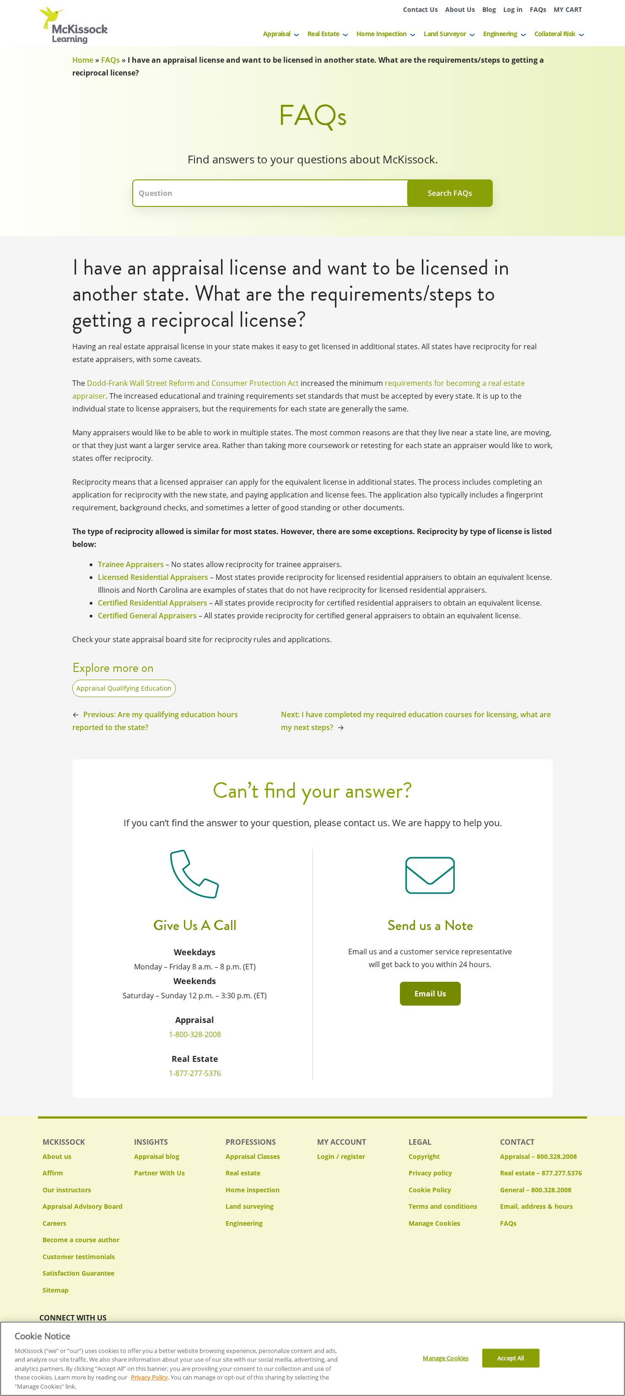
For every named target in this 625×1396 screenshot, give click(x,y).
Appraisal (277, 33)
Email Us (430, 994)
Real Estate (323, 33)
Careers (54, 1223)
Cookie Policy (430, 1189)
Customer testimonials (79, 1256)
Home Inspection (381, 33)
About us (57, 1156)
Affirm (53, 1173)
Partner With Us (159, 1173)
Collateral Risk (555, 33)
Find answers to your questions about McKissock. (313, 159)
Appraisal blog (156, 1156)
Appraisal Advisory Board (83, 1206)
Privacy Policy (149, 1378)
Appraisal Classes (253, 1156)
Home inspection (253, 1189)
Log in (513, 9)
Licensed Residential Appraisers (153, 577)
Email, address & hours (536, 1206)
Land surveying (250, 1206)
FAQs (538, 9)
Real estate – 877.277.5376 (541, 1173)
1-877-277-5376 (195, 1073)
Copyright (424, 1156)
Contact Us (420, 9)
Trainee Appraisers (131, 564)
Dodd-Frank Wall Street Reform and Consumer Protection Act (193, 383)
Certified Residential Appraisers (152, 603)
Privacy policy (430, 1173)
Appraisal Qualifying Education (124, 688)
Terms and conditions (443, 1206)
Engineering (500, 33)
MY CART (568, 9)
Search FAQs (450, 193)
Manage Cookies (434, 1223)
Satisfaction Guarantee (78, 1273)
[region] (312, 1358)
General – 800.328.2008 (535, 1189)
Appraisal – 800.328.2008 (538, 1156)
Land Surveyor (445, 33)
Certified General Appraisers (147, 616)
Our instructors (67, 1189)
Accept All (510, 1357)
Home (82, 60)
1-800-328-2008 (195, 1034)
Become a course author (81, 1239)
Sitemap (56, 1290)
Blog (489, 9)
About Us (460, 9)
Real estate (243, 1173)
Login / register (341, 1156)
